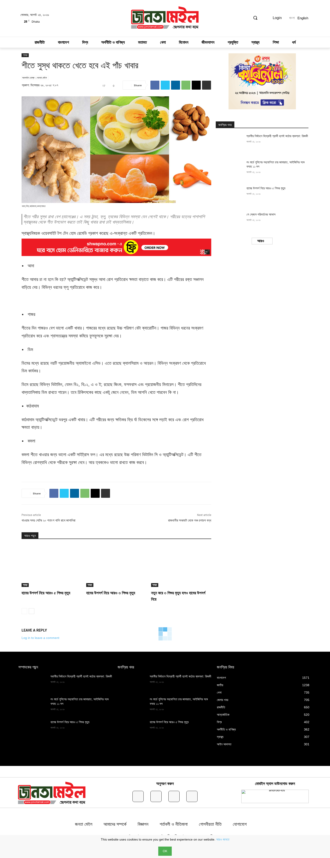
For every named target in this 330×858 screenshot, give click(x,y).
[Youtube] (192, 796)
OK (165, 851)
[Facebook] (154, 85)
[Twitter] (165, 85)
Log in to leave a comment (40, 638)
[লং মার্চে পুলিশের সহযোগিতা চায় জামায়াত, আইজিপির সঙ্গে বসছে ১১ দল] (230, 170)
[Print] (206, 85)
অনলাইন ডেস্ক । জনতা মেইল (34, 77)
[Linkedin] (175, 85)
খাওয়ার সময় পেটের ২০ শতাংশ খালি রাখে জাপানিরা (48, 520)
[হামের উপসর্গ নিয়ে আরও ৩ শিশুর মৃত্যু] (116, 566)
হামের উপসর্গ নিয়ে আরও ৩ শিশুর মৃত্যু (110, 593)
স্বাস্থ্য (25, 55)
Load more (260, 241)
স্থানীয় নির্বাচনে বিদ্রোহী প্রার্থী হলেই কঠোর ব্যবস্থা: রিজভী (277, 136)
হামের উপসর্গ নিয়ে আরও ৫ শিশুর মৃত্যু (46, 593)
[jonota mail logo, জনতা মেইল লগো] (165, 18)
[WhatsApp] (185, 85)
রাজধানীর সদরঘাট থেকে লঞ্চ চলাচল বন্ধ (189, 520)
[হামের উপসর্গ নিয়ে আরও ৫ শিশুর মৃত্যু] (52, 566)
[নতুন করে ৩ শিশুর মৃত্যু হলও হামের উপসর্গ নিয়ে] (181, 566)
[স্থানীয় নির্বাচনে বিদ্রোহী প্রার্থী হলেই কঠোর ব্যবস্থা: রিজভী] (230, 143)
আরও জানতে (222, 839)
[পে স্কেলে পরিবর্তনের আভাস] (230, 222)
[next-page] (31, 611)
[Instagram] (156, 796)
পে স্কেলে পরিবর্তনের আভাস (260, 214)
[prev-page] (24, 611)
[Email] (196, 85)
